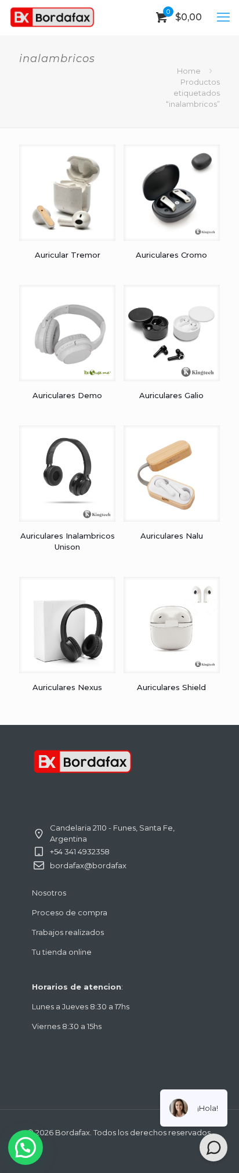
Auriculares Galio (171, 395)
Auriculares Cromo (171, 254)
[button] (25, 1147)
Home (189, 70)
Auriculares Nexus (67, 687)
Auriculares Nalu (171, 535)
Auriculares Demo (67, 395)
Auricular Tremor (67, 254)
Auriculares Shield (171, 687)
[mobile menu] (223, 17)
